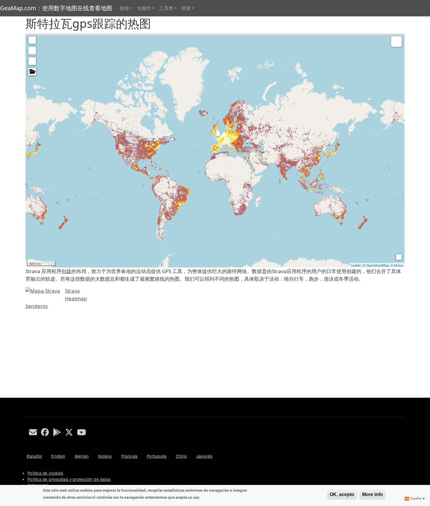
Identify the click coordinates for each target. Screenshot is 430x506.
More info (372, 494)
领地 (124, 8)
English (58, 456)
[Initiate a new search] (32, 61)
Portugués (156, 456)
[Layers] (396, 41)
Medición (32, 50)
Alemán (82, 456)
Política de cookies (45, 473)
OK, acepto (342, 494)
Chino (181, 456)
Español (34, 456)
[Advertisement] (200, 357)
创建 (66, 271)
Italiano (105, 456)
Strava (72, 290)
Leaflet (355, 265)
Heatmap (76, 298)
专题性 (144, 8)
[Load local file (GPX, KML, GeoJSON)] (32, 72)
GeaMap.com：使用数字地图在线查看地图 (56, 8)
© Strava (397, 265)
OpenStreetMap (377, 265)
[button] (32, 40)
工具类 (166, 8)
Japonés (204, 456)
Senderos (36, 306)
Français (129, 456)
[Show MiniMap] (398, 256)
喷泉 (186, 8)
